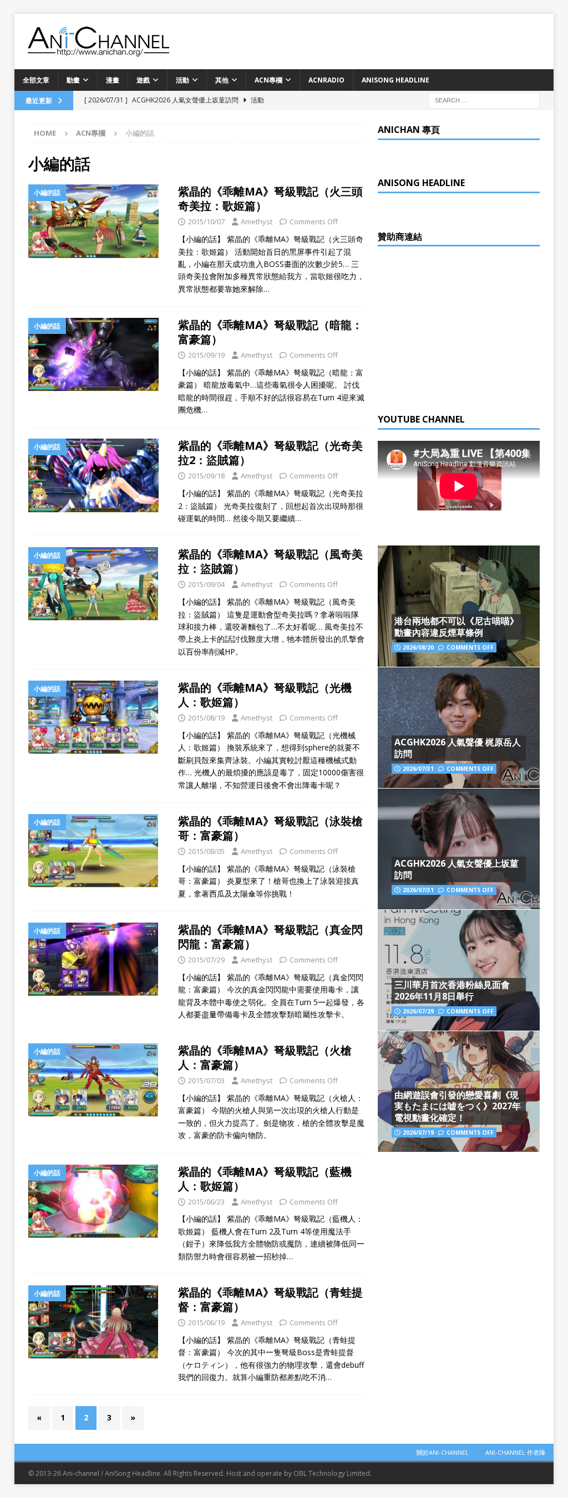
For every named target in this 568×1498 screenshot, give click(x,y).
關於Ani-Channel (443, 1452)
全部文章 (36, 80)
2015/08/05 (206, 851)
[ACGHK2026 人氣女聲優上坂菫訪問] (459, 848)
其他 (222, 80)
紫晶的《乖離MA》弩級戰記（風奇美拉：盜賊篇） (270, 561)
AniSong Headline (395, 80)
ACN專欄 (268, 80)
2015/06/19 (206, 1322)
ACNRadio (326, 80)
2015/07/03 (206, 1080)
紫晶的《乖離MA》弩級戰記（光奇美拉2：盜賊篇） (270, 452)
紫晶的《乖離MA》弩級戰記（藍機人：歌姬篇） (265, 1178)
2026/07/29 (418, 1011)
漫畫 (112, 80)
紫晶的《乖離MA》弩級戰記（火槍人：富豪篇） (265, 1057)
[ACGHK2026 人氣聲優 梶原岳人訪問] (459, 727)
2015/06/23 (206, 1202)
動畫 (73, 80)
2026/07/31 (418, 769)
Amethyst (256, 221)
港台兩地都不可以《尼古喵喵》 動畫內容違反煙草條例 (456, 627)
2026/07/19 (418, 1132)
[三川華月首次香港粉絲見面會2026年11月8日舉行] (459, 970)
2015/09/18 (206, 476)
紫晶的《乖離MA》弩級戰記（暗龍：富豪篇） (270, 332)
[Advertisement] (461, 327)
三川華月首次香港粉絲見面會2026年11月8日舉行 (452, 990)
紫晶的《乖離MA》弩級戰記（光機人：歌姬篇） (265, 694)
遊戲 (143, 80)
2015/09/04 (206, 584)
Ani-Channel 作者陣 (515, 1452)
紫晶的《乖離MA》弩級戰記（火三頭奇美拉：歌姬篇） (270, 198)
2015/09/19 (206, 355)
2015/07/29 (206, 960)
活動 (182, 80)
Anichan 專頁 (409, 129)
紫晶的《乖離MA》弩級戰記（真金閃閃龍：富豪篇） (270, 936)
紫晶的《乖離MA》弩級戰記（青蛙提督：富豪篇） (270, 1299)
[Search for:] (484, 99)
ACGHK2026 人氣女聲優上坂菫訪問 (456, 869)
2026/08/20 (418, 647)
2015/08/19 (206, 718)
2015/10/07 (206, 221)
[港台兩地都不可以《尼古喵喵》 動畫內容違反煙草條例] (459, 606)
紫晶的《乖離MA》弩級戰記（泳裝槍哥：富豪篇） (270, 828)
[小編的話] (97, 221)
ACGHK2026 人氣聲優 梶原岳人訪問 (457, 748)
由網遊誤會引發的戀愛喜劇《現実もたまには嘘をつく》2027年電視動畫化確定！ (457, 1106)
